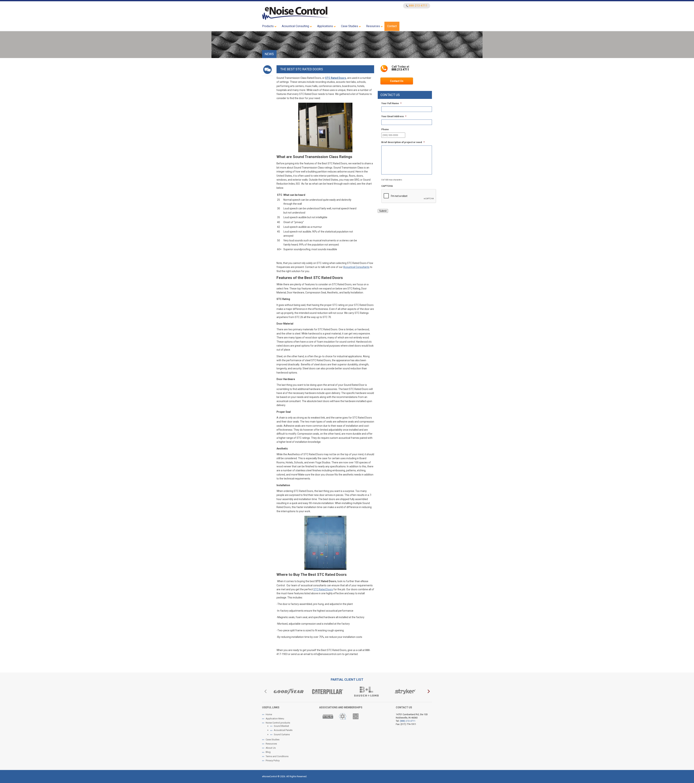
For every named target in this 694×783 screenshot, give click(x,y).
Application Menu (275, 718)
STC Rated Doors (323, 589)
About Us (271, 747)
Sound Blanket (281, 726)
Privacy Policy (273, 760)
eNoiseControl (296, 13)
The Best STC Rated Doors (301, 69)
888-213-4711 (418, 5)
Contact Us (396, 81)
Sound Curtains (282, 734)
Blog (268, 752)
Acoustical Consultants (356, 267)
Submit (383, 211)
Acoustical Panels (283, 730)
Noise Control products (278, 722)
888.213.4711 (400, 69)
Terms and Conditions (277, 756)
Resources (271, 743)
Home (269, 714)
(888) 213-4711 (407, 721)
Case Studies (272, 739)
